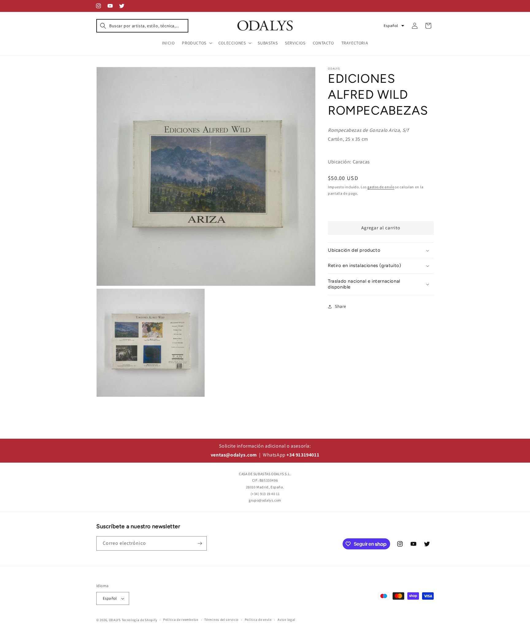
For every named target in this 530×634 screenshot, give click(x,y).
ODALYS (115, 620)
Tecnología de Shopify (139, 620)
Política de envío (258, 619)
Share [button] (340, 306)
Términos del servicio (221, 619)
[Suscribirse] (199, 543)
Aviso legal (286, 619)
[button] (142, 25)
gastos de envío (380, 187)
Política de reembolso (180, 619)
